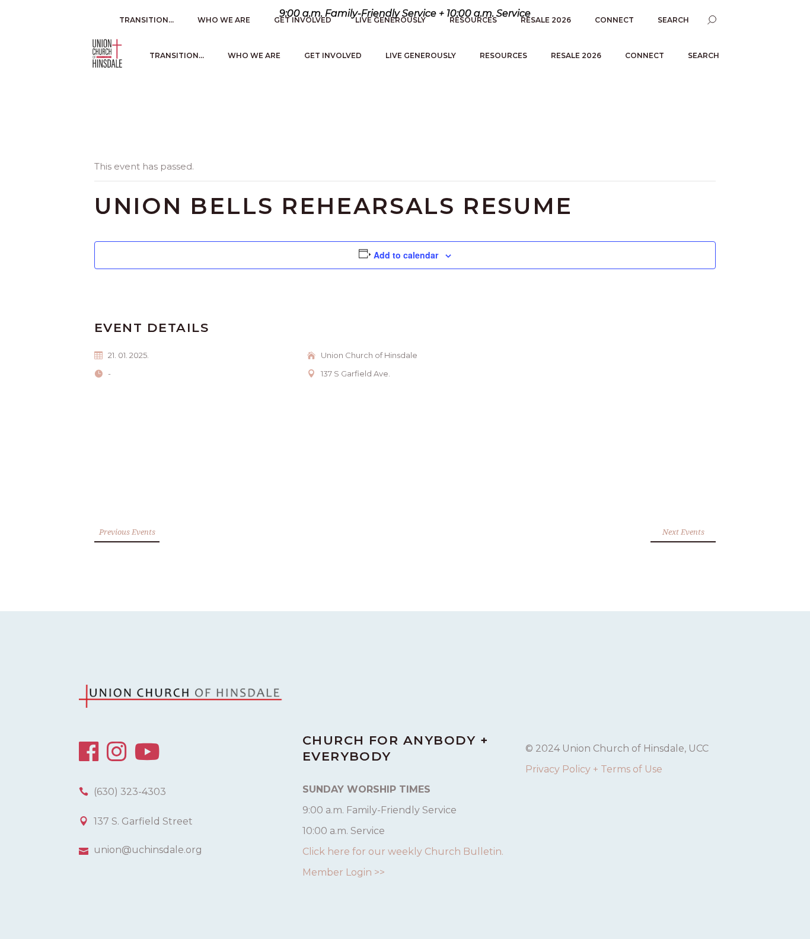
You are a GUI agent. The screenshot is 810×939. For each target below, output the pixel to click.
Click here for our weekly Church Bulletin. (402, 851)
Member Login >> (343, 872)
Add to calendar (406, 255)
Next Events (683, 531)
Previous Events (127, 531)
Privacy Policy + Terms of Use (593, 769)
